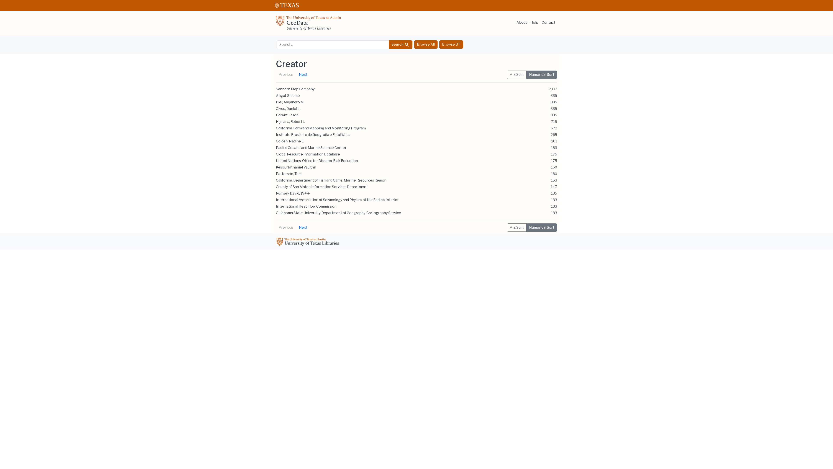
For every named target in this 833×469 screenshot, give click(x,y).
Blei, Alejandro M (290, 102)
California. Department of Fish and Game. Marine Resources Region (331, 180)
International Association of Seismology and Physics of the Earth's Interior (337, 200)
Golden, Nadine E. (290, 141)
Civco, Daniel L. (288, 109)
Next (303, 75)
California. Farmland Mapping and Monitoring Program (321, 128)
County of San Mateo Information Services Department (322, 187)
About (522, 22)
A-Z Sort (517, 75)
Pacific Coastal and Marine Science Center (311, 148)
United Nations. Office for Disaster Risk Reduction (317, 161)
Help (534, 22)
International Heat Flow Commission (306, 206)
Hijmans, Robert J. (290, 122)
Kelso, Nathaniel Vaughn (296, 167)
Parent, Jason (287, 115)
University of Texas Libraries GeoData (308, 24)
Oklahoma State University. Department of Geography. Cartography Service (338, 213)
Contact (548, 22)
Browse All (426, 44)
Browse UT (451, 44)
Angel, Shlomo (288, 96)
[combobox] (333, 45)
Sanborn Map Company (295, 89)
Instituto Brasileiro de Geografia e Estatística (313, 135)
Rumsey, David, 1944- (293, 193)
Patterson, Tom (289, 174)
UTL (308, 242)
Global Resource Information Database (308, 154)
